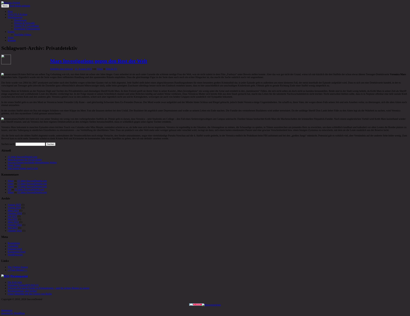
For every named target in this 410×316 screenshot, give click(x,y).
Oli (9, 189)
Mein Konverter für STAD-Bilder (25, 159)
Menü (5, 6)
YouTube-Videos (22, 34)
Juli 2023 (12, 216)
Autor (11, 37)
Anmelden (13, 246)
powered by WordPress (13, 313)
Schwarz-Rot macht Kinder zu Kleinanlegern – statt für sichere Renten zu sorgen (48, 288)
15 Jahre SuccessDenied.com (22, 156)
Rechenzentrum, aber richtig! (22, 291)
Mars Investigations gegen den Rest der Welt (98, 61)
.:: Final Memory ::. (17, 270)
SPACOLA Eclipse (17, 14)
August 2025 (14, 204)
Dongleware (20, 20)
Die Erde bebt (15, 282)
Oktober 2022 (15, 224)
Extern (11, 31)
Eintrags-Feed (15, 249)
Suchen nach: (8, 144)
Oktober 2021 (15, 230)
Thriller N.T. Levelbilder (26, 26)
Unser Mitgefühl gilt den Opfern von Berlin (30, 293)
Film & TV (111, 68)
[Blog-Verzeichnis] (195, 304)
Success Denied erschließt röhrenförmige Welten (32, 162)
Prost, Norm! (14, 165)
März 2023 (13, 222)
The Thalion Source (18, 267)
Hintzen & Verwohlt (24, 23)
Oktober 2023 (15, 213)
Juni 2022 (13, 227)
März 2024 (13, 210)
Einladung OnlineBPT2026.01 (23, 285)
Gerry (11, 183)
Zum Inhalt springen (20, 5)
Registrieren (14, 243)
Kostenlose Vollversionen (27, 28)
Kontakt (12, 40)
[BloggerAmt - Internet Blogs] (211, 304)
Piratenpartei (19, 276)
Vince (100, 68)
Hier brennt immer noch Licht (23, 168)
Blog (10, 11)
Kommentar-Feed (16, 251)
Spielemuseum (15, 17)
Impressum (6, 310)
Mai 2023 (12, 219)
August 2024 (14, 207)
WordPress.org (15, 254)
